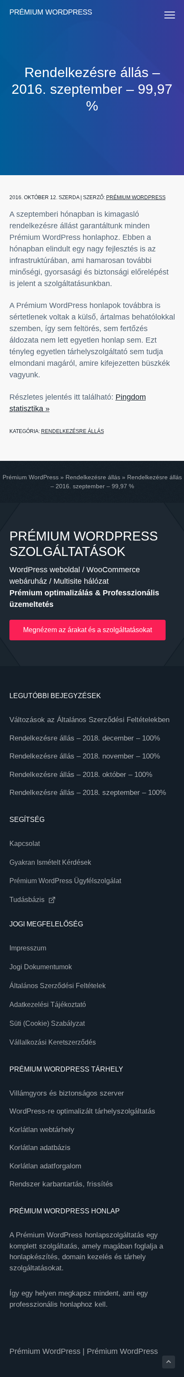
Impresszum (27, 948)
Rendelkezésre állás (72, 431)
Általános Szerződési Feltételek (57, 985)
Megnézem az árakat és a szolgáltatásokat (87, 629)
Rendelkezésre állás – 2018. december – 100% (84, 738)
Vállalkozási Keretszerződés (52, 1042)
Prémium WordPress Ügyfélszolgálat (65, 880)
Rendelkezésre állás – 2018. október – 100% (80, 775)
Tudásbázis (27, 899)
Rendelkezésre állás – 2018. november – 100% (84, 756)
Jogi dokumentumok (40, 967)
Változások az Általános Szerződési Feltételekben (89, 720)
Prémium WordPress (50, 12)
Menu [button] (161, 14)
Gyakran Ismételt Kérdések (50, 862)
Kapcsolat (24, 843)
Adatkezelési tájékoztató (47, 1004)
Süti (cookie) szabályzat (47, 1023)
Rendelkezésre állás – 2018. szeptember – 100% (87, 793)
